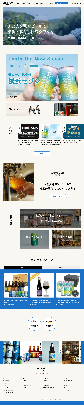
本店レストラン (44, 3)
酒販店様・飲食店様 (68, 380)
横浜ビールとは (21, 3)
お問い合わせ (66, 390)
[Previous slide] (18, 131)
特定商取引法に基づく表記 (48, 387)
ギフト (25, 390)
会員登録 (46, 383)
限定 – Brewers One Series (30, 387)
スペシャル (26, 380)
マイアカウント (46, 378)
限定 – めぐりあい (27, 385)
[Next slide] (62, 131)
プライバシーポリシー (68, 387)
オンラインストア (62, 3)
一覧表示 (42, 153)
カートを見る (46, 385)
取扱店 (65, 383)
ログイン (46, 380)
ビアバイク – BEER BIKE (8, 390)
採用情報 (52, 3)
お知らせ (36, 3)
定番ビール (26, 383)
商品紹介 (29, 3)
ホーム (4, 378)
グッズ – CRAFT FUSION (8, 392)
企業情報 (65, 378)
